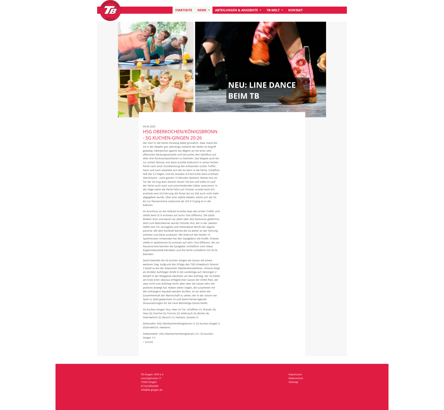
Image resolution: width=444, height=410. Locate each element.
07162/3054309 (149, 386)
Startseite (183, 10)
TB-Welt (273, 10)
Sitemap (293, 382)
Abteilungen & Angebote (236, 10)
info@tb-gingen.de (152, 389)
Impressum (295, 374)
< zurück (148, 342)
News (201, 10)
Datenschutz (296, 378)
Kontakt (295, 10)
